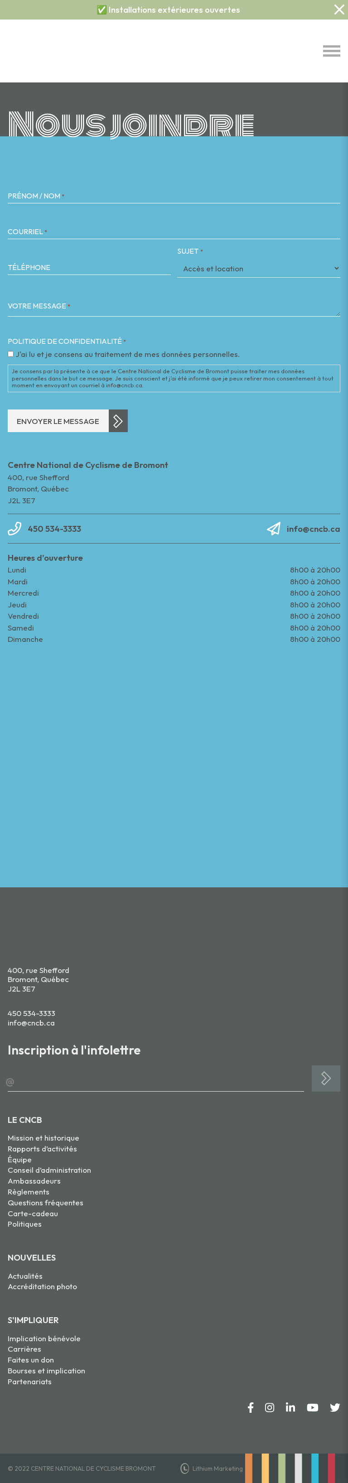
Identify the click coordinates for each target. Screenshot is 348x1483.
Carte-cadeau (33, 1213)
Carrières (24, 1348)
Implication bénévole (44, 1338)
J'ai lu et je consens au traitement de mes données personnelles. (127, 354)
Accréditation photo (42, 1286)
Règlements (28, 1191)
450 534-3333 (54, 528)
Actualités (25, 1276)
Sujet (190, 251)
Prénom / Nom (36, 196)
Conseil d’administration (49, 1170)
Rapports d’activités (42, 1148)
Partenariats (30, 1381)
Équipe (20, 1159)
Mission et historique (43, 1137)
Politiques (25, 1223)
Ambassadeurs (34, 1180)
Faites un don (31, 1359)
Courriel (27, 231)
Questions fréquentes (45, 1202)
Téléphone (29, 267)
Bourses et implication (46, 1370)
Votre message (39, 306)
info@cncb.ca (313, 528)
